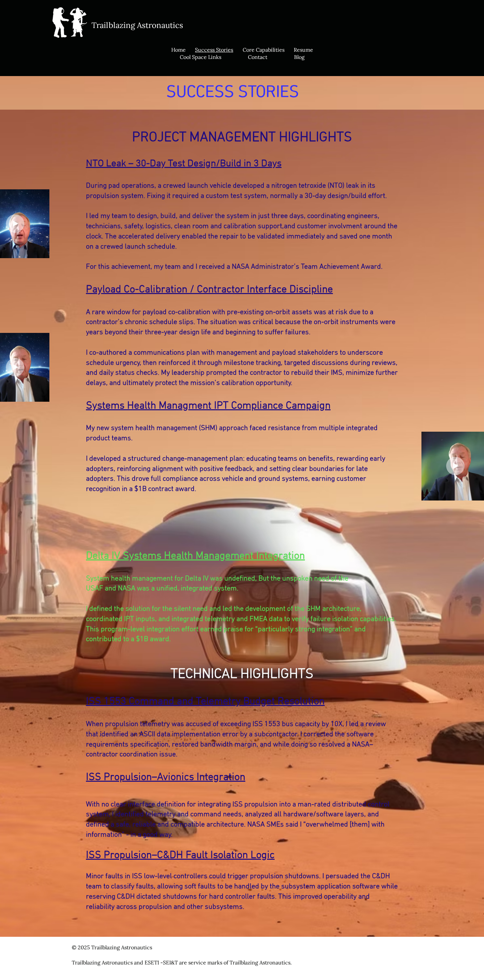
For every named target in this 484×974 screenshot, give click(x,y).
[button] (41, 251)
